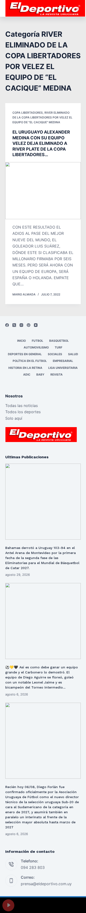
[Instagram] (21, 325)
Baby (40, 374)
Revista (56, 374)
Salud (73, 354)
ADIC (26, 374)
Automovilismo (36, 347)
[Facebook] (7, 325)
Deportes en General (25, 354)
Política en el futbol (30, 361)
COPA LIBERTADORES (27, 112)
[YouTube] (36, 325)
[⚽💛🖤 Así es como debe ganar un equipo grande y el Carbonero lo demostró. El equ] (43, 621)
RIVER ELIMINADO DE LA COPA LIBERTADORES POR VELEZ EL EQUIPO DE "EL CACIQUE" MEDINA (42, 117)
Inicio (21, 340)
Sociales (55, 354)
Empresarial (63, 361)
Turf (58, 347)
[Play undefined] (8, 905)
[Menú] (78, 8)
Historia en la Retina (25, 368)
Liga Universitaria (63, 368)
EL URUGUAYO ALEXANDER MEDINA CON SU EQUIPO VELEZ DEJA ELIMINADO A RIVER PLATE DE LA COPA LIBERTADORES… (41, 143)
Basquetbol (59, 340)
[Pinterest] (28, 325)
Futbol (37, 340)
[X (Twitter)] (14, 325)
